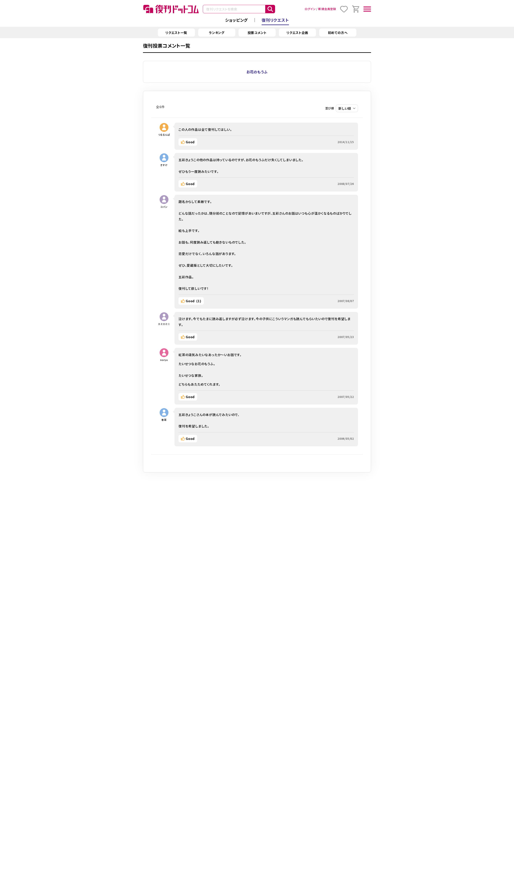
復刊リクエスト (275, 20)
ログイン (310, 9)
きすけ (163, 164)
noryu (164, 359)
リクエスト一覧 (176, 32)
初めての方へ (338, 32)
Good (190, 141)
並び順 (329, 108)
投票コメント (257, 32)
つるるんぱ (164, 134)
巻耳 (164, 419)
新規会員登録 (327, 9)
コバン (164, 206)
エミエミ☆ (164, 323)
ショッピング (236, 20)
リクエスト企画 (297, 32)
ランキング (216, 32)
